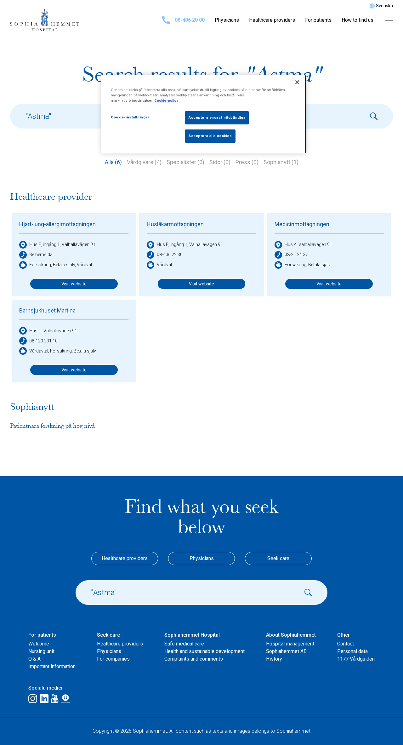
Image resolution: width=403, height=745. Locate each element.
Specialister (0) (185, 162)
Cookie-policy (166, 100)
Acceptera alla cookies (210, 136)
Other (343, 635)
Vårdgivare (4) (144, 162)
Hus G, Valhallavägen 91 (53, 330)
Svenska (384, 5)
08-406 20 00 (190, 20)
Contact (345, 644)
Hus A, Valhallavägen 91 (308, 244)
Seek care (278, 558)
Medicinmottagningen (302, 224)
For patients (318, 20)
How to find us (357, 20)
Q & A (34, 659)
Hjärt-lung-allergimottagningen (57, 224)
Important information (52, 666)
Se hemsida (41, 254)
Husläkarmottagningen (175, 224)
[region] (203, 114)
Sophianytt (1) (281, 162)
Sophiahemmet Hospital (192, 635)
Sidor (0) (219, 162)
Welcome (38, 644)
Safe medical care (184, 644)
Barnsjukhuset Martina (47, 310)
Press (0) (247, 162)
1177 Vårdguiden (356, 659)
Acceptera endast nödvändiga (217, 117)
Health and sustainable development (204, 651)
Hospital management (290, 644)
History (274, 659)
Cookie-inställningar (130, 117)
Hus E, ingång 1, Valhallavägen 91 (62, 244)
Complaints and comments (193, 659)
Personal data (352, 651)
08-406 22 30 (170, 254)
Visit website (74, 283)
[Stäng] (297, 82)
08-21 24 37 (296, 254)
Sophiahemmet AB (286, 651)
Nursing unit (41, 651)
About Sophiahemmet (291, 635)
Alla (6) (113, 162)
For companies (113, 659)
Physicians (227, 20)
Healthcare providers (272, 20)
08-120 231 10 (43, 340)
